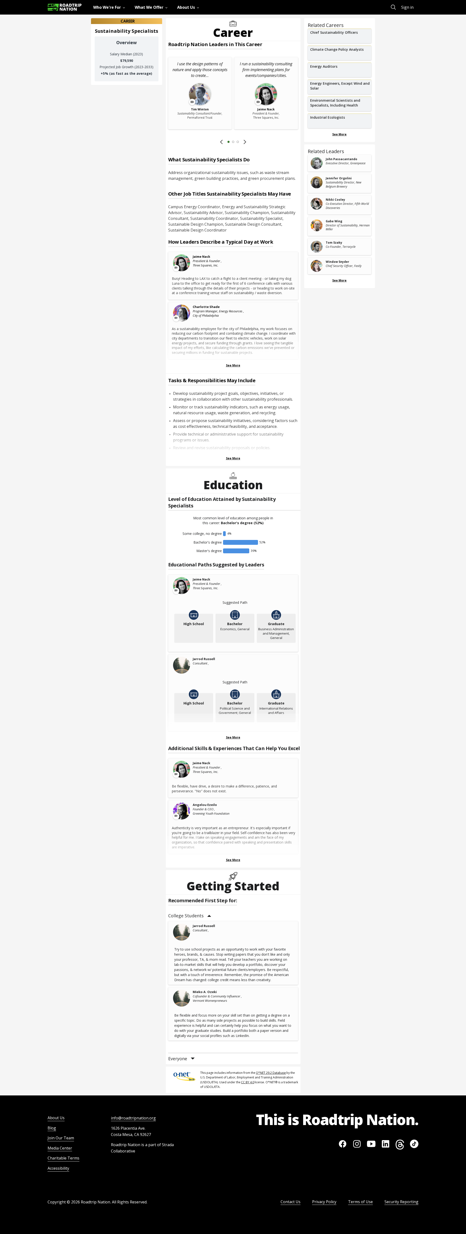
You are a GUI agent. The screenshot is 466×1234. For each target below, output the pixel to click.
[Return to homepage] (65, 7)
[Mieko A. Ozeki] (182, 998)
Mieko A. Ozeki (205, 992)
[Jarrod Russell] (182, 665)
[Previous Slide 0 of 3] (221, 142)
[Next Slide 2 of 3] (245, 142)
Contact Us (290, 1201)
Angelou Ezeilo (205, 805)
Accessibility (58, 1168)
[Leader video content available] (182, 262)
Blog (52, 1128)
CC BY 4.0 (247, 1082)
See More (233, 365)
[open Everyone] (193, 1058)
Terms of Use (360, 1201)
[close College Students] (209, 916)
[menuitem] (110, 7)
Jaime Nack (201, 256)
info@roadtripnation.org (133, 1118)
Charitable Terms (63, 1158)
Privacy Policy (324, 1201)
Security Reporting (401, 1201)
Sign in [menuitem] (407, 7)
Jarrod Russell (204, 659)
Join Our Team (61, 1138)
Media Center (60, 1148)
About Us (56, 1117)
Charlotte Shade (206, 307)
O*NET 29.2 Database (271, 1073)
